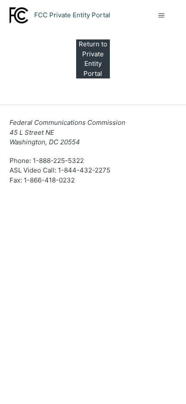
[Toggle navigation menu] (161, 16)
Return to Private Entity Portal (93, 59)
